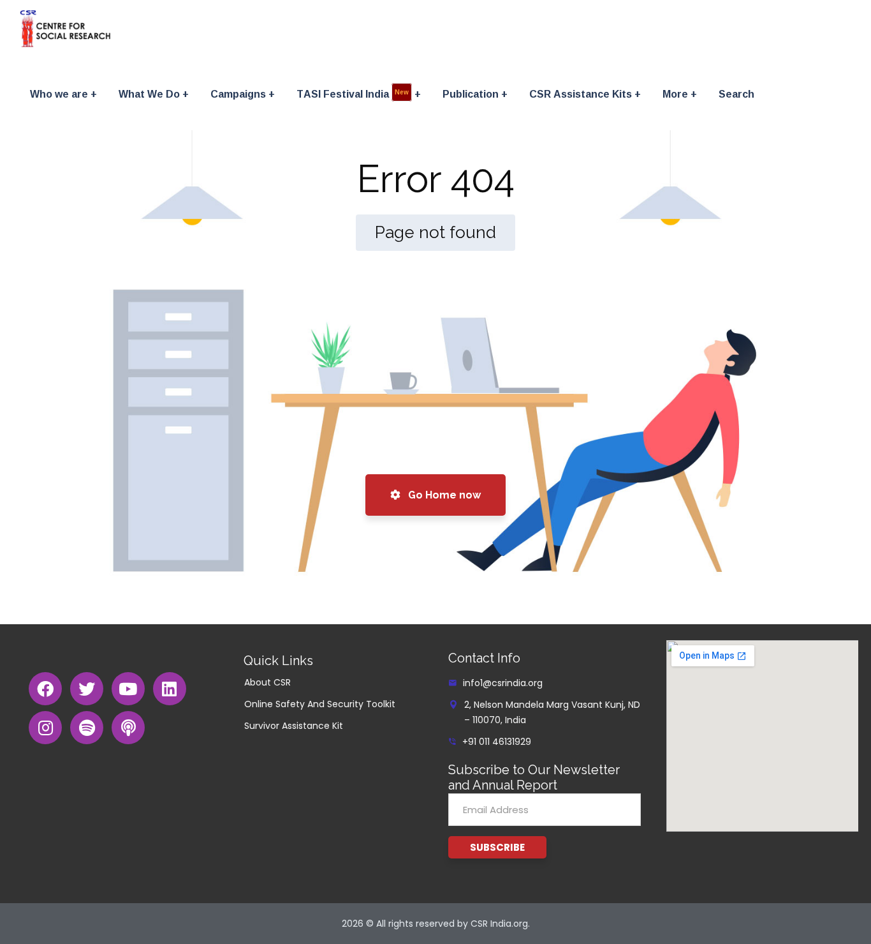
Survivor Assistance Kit (293, 725)
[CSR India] (65, 29)
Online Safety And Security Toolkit (319, 704)
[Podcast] (128, 727)
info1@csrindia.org (503, 683)
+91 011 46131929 (496, 741)
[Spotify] (86, 727)
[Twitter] (86, 688)
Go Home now (443, 495)
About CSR (267, 682)
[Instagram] (45, 727)
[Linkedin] (169, 688)
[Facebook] (45, 688)
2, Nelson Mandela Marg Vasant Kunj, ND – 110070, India (552, 712)
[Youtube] (128, 688)
